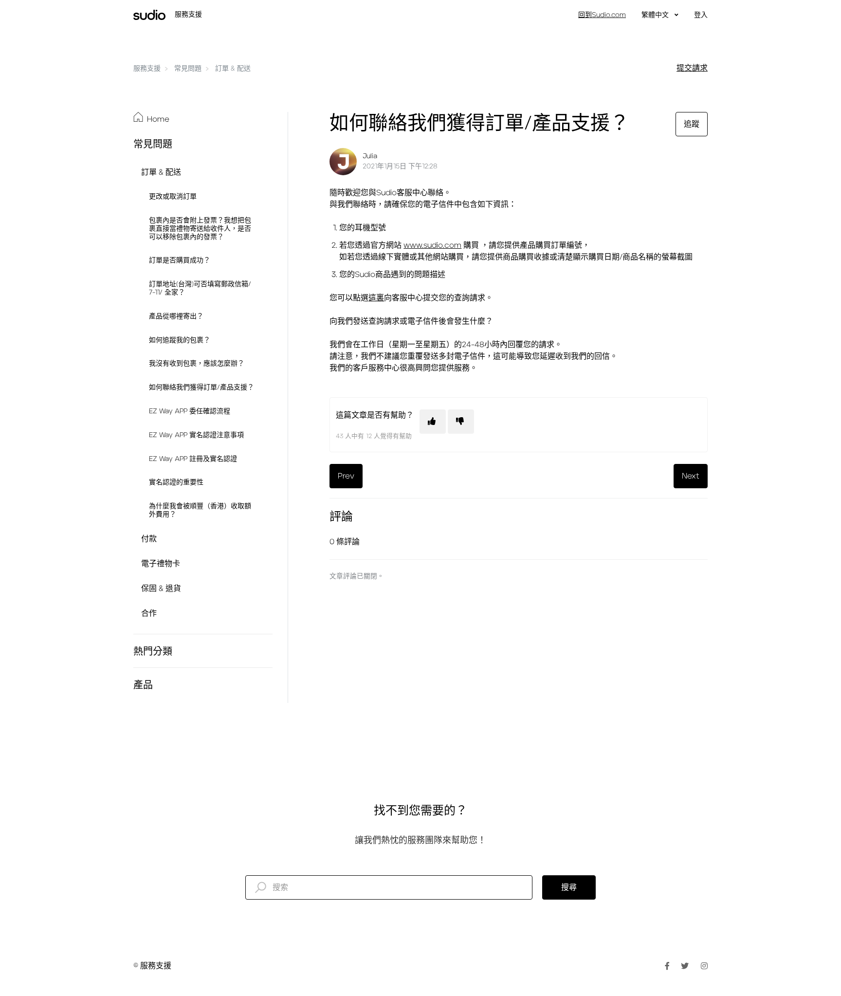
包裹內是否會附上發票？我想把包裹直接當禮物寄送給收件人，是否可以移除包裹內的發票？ (200, 228)
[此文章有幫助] (433, 421)
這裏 (376, 298)
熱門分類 (152, 652)
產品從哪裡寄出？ (176, 316)
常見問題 (187, 68)
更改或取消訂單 (173, 196)
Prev (346, 476)
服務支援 (147, 68)
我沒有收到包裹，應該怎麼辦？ (196, 363)
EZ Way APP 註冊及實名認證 (193, 459)
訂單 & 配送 (233, 68)
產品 (143, 685)
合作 (149, 613)
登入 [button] (701, 15)
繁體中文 (656, 15)
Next (690, 476)
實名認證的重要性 (176, 482)
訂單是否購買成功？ (179, 260)
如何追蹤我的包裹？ (179, 340)
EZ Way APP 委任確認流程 (189, 411)
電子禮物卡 (160, 564)
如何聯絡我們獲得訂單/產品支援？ (201, 387)
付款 (149, 539)
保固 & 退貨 (161, 588)
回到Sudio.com (602, 15)
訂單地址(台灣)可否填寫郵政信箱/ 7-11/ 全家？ (200, 288)
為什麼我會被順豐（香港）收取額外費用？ (200, 510)
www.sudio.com (432, 245)
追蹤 (691, 124)
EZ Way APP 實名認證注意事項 (196, 435)
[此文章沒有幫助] (461, 421)
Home (158, 119)
